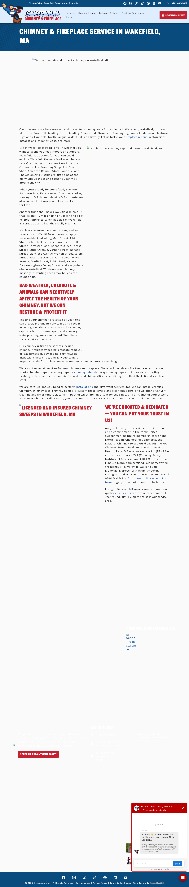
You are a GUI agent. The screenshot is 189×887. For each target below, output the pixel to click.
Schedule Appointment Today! (38, 754)
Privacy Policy (100, 882)
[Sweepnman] (31, 13)
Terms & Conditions (120, 882)
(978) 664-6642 (178, 3)
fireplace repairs (136, 137)
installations (85, 387)
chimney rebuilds (85, 372)
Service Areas (83, 882)
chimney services (126, 493)
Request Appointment (175, 15)
